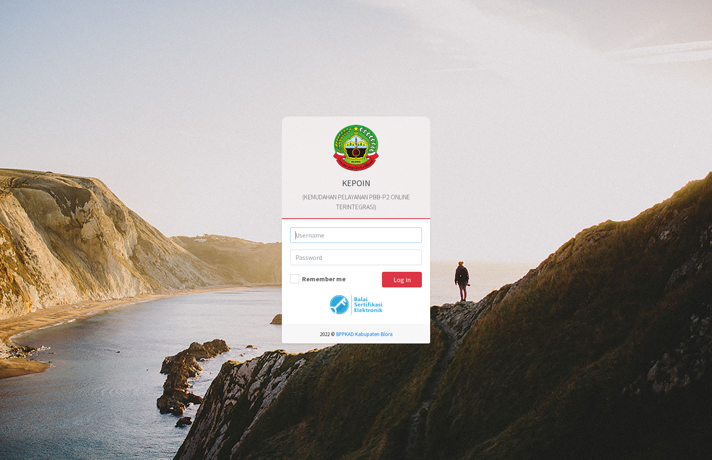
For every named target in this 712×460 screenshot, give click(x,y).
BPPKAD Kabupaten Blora (364, 334)
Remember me (324, 279)
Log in (402, 280)
